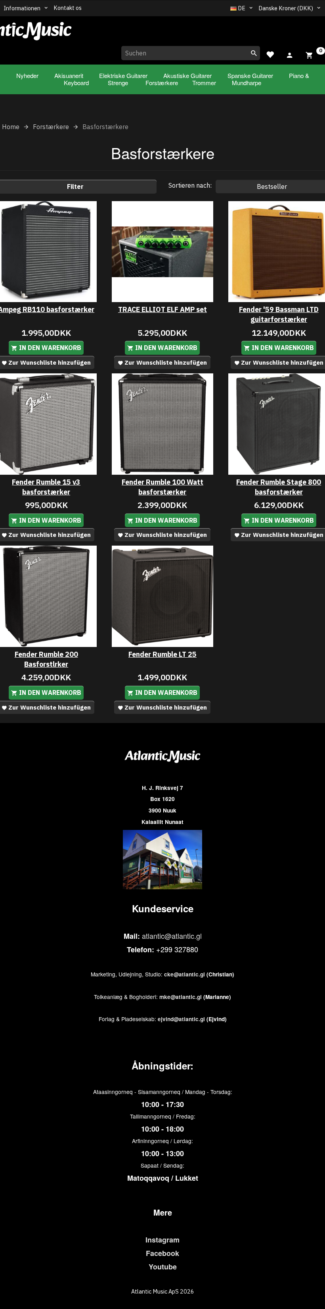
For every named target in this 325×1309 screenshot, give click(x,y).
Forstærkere (161, 82)
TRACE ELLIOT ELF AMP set (162, 309)
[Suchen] (254, 53)
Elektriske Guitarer (123, 75)
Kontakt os (68, 7)
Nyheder (27, 75)
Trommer (204, 82)
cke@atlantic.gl (184, 974)
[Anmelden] (290, 54)
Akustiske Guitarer (187, 75)
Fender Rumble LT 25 (162, 654)
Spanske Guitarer (250, 75)
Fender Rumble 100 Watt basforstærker (162, 487)
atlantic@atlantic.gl (172, 935)
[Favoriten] (270, 53)
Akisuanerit (68, 75)
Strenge (118, 82)
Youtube (163, 1266)
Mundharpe (246, 82)
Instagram (162, 1240)
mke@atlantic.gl (180, 997)
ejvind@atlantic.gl (181, 1019)
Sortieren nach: (190, 185)
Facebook (162, 1253)
